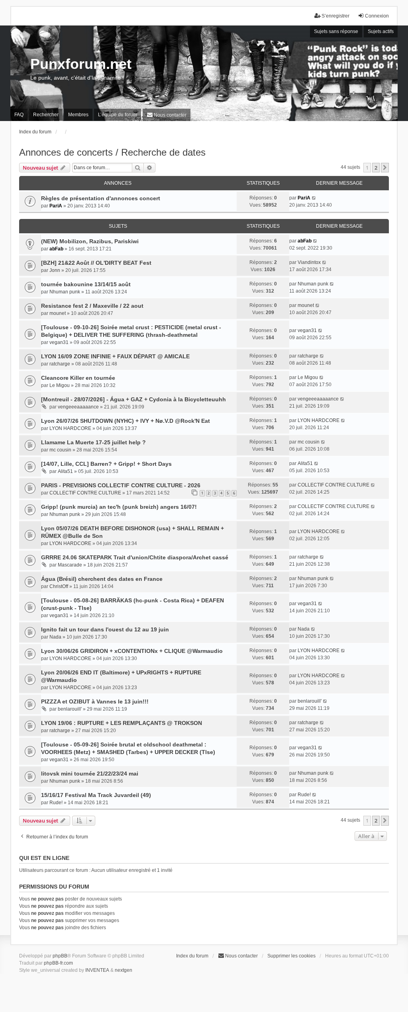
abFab (56, 249)
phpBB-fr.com (58, 963)
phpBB (60, 956)
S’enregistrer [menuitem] (335, 16)
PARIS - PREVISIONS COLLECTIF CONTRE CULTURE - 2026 (120, 485)
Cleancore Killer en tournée (78, 378)
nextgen (123, 970)
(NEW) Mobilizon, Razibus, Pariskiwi (90, 241)
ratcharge (59, 364)
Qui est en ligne (44, 858)
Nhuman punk (64, 292)
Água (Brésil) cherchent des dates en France (102, 579)
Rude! (56, 802)
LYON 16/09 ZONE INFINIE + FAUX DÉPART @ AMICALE (115, 356)
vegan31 (59, 342)
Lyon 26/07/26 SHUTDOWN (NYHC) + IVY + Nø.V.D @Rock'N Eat (125, 421)
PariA (55, 206)
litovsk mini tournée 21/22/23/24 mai (89, 773)
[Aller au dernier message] (314, 197)
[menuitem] (166, 115)
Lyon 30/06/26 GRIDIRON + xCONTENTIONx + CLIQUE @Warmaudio (132, 651)
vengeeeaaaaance (78, 407)
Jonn (54, 270)
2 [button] (376, 167)
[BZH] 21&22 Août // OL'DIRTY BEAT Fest (96, 263)
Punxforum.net (80, 64)
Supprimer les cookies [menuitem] (291, 956)
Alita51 (65, 471)
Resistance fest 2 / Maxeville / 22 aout (92, 306)
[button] (385, 167)
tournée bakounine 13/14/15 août (86, 284)
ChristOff (58, 586)
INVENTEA (97, 970)
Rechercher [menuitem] (46, 114)
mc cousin (60, 450)
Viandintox (309, 262)
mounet (57, 313)
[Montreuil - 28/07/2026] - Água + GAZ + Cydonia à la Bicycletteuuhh (133, 399)
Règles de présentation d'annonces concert (100, 198)
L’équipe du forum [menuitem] (117, 114)
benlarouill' (70, 709)
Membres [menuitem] (78, 114)
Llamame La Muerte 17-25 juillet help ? (93, 442)
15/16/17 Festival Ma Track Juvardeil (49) (96, 795)
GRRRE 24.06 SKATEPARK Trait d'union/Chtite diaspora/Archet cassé (134, 557)
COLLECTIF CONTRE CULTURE (85, 493)
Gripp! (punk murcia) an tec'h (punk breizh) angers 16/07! (119, 507)
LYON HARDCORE (70, 428)
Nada (55, 637)
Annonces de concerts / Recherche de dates (112, 152)
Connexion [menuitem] (377, 16)
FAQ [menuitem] (19, 114)
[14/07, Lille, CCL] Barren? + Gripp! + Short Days (106, 464)
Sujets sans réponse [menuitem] (336, 31)
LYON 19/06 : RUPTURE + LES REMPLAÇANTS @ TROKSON (121, 723)
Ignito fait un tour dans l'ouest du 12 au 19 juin (105, 629)
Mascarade (70, 565)
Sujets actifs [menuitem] (381, 31)
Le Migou (59, 385)
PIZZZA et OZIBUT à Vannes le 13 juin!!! (95, 701)
